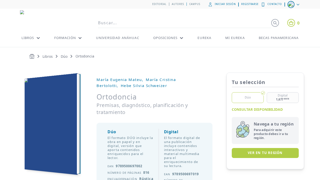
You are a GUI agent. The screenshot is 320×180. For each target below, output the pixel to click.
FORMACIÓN (65, 38)
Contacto (275, 4)
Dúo (64, 56)
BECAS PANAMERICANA (279, 38)
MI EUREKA (234, 38)
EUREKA (204, 38)
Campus (194, 4)
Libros (47, 56)
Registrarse (250, 4)
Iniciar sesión (225, 4)
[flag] (294, 5)
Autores (178, 4)
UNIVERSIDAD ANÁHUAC (117, 38)
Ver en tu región (265, 152)
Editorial (159, 4)
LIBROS (28, 38)
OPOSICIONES (165, 38)
